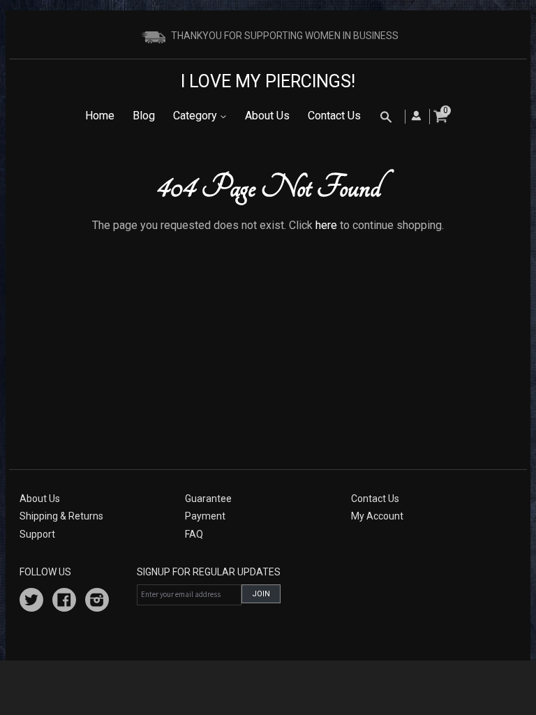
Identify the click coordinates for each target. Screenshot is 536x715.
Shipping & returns (61, 516)
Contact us (375, 498)
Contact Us (334, 115)
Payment (205, 516)
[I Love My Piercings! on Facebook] (64, 601)
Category (196, 115)
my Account (377, 516)
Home (99, 115)
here (326, 225)
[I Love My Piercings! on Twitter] (31, 601)
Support (37, 534)
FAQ (194, 534)
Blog (144, 115)
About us (40, 498)
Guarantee (208, 498)
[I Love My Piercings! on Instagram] (97, 601)
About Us (267, 115)
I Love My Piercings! (268, 81)
